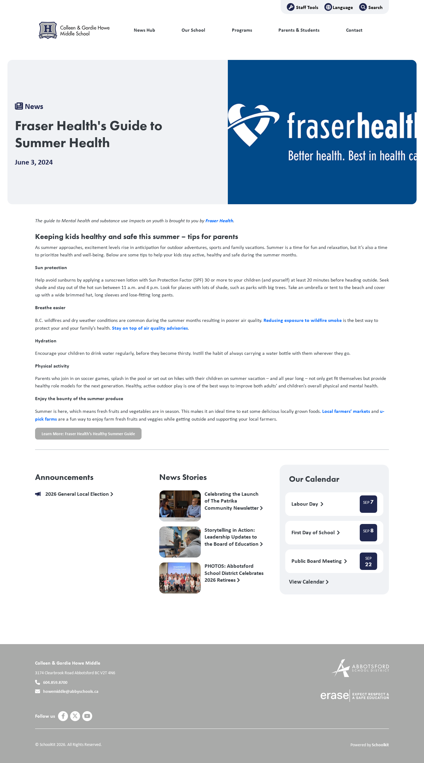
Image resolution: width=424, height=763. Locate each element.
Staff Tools (307, 7)
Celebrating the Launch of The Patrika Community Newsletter (232, 500)
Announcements (64, 477)
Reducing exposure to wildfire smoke (303, 320)
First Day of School (313, 532)
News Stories (183, 477)
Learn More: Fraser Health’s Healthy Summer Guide (85, 435)
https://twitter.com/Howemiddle (75, 716)
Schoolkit (380, 744)
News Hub (144, 30)
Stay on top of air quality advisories (150, 327)
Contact (354, 30)
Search (375, 7)
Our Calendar (314, 479)
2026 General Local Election (77, 494)
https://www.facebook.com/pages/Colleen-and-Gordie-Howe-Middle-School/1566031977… (63, 716)
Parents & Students (298, 30)
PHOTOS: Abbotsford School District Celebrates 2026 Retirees (234, 572)
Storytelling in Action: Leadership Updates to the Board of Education (232, 536)
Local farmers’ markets (346, 411)
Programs (242, 30)
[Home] (77, 30)
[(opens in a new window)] (360, 667)
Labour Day (305, 504)
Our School (193, 30)
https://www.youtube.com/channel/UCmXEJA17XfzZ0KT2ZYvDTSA (87, 716)
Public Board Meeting (317, 561)
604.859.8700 (55, 682)
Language (343, 7)
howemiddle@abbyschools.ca (70, 691)
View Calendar (307, 581)
